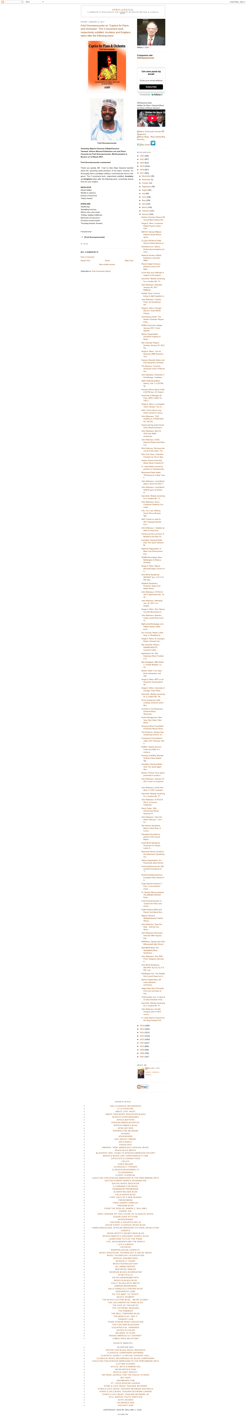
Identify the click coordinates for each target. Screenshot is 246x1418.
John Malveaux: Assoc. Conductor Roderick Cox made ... (152, 504)
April (144, 204)
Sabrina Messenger (125, 1286)
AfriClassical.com (145, 58)
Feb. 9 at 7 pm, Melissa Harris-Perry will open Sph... (151, 513)
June (144, 197)
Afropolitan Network (125, 1131)
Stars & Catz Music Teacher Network (125, 1386)
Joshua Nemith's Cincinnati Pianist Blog (125, 1236)
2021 (142, 159)
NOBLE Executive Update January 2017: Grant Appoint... (151, 328)
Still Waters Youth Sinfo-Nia (125, 1397)
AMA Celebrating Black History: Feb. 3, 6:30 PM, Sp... (152, 383)
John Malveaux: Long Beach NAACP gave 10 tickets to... (153, 489)
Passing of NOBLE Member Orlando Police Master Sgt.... (152, 758)
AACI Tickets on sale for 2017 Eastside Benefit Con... (151, 521)
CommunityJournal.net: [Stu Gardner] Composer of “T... (152, 869)
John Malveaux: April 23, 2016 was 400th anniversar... (151, 433)
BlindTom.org (125, 1347)
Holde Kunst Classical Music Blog (125, 1225)
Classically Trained (125, 1167)
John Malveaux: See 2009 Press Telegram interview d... (152, 959)
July (144, 193)
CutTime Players (125, 1364)
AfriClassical (123, 10)
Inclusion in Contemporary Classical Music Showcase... (152, 711)
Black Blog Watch (125, 1150)
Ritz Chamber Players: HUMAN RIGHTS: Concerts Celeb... (150, 647)
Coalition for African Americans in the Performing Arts (125, 1178)
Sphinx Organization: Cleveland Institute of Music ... (150, 336)
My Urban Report (125, 1267)
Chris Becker (125, 1164)
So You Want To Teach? (125, 1294)
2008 (142, 1053)
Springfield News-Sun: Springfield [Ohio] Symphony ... (150, 950)
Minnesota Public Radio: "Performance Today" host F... (153, 475)
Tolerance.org (126, 1403)
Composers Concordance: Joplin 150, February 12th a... (152, 740)
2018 (142, 170)
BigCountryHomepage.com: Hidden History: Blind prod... (152, 626)
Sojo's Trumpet (126, 1297)
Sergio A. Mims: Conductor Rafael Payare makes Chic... (152, 226)
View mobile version (107, 264)
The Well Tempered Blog (125, 1314)
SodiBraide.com (126, 1381)
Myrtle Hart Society (125, 1372)
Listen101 (125, 1247)
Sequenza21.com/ (125, 1291)
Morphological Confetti (125, 1250)
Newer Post (85, 261)
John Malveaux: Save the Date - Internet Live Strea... (151, 927)
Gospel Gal (125, 1211)
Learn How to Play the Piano (125, 1239)
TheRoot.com (125, 1319)
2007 (142, 1057)
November (146, 180)
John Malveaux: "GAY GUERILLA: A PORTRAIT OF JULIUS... (152, 419)
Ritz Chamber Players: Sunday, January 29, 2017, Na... (153, 345)
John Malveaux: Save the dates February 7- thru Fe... (151, 819)
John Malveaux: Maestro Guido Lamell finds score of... (152, 618)
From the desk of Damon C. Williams (125, 1208)
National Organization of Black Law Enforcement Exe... (151, 551)
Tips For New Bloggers (125, 1325)
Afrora (125, 1134)
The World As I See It (125, 1316)
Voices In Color (125, 1330)
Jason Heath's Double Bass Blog (125, 1233)
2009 (142, 1050)
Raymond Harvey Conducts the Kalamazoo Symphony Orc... (153, 854)
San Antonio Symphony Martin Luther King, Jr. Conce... (151, 828)
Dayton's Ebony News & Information (125, 1181)
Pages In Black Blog (125, 1280)
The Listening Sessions (125, 1308)
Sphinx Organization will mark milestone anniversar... (151, 982)
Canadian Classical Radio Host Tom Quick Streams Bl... (152, 542)
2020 (142, 163)
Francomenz (125, 1200)
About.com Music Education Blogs (126, 1114)
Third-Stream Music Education (125, 1322)
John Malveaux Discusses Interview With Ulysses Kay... (151, 935)
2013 (142, 1036)
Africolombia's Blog (126, 1125)
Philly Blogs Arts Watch (125, 1283)
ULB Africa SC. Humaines (125, 1328)
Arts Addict (125, 1142)
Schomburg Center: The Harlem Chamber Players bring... (152, 319)
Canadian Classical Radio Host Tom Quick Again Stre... (151, 766)
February (146, 211)
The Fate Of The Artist (125, 1305)
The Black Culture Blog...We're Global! (125, 1300)
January (145, 214)
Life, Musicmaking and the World (125, 1242)
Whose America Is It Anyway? (125, 1336)
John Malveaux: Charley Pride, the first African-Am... (151, 302)
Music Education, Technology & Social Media (125, 1253)
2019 (142, 166)
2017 (142, 173)
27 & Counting (125, 1109)
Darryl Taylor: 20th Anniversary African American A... (150, 811)
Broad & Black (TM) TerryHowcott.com (125, 1156)
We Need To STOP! (126, 1333)
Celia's (125, 1161)
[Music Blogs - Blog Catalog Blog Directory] (151, 139)
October (145, 183)
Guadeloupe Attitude (125, 1217)
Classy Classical (126, 1175)
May (144, 200)
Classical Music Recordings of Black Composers (125, 1358)
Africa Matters (126, 1120)
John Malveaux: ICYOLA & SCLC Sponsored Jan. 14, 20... (153, 594)
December (146, 176)
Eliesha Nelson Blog (126, 1192)
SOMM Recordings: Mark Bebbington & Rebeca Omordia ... (151, 560)
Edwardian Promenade (126, 1189)
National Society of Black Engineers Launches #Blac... (151, 258)
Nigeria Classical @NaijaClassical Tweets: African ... (152, 918)
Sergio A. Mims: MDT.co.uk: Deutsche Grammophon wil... (152, 682)
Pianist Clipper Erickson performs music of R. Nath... (151, 266)
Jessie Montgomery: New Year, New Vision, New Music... (151, 720)
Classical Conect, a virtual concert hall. (125, 1356)
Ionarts (125, 1231)
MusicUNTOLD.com (125, 1369)
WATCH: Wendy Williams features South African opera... (151, 234)
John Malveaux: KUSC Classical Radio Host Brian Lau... (153, 442)
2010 (142, 1046)
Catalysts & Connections (125, 1158)
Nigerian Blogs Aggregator (125, 1272)
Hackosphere (125, 1219)
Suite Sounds (125, 1400)
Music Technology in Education (125, 1255)
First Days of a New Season (125, 1197)
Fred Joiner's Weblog (125, 1203)
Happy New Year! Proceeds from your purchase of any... (152, 991)
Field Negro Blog (125, 1195)
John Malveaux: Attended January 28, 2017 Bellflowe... (151, 287)
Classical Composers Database (125, 1353)
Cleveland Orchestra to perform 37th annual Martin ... (150, 837)
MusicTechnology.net (125, 1264)
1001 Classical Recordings (125, 1106)
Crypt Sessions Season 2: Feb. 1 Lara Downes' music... (151, 886)
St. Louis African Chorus (125, 1383)
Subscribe (151, 87)
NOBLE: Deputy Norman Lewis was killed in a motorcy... (151, 749)
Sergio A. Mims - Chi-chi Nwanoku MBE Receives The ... (152, 354)
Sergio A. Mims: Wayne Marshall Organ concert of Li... (153, 568)
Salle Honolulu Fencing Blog (125, 1289)
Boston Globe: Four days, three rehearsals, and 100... (151, 673)
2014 (142, 1033)
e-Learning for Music (125, 1186)
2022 (142, 156)
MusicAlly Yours (125, 1261)
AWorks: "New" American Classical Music (125, 1147)
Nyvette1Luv (125, 1275)
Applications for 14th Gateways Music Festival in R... (152, 656)
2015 (142, 1029)
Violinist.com (125, 1405)
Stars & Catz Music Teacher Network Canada (125, 1392)
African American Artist (125, 1123)
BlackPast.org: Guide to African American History (125, 1153)
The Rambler (125, 1311)
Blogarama (141, 134)
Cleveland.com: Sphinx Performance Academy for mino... (153, 249)
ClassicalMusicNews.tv (125, 1170)
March (145, 207)
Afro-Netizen (125, 1128)
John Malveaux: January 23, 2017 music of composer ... (152, 781)
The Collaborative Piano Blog (125, 1303)
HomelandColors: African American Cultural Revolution (125, 1228)
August (145, 190)
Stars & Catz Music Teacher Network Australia (125, 1389)
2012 (142, 1039)
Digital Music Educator (125, 1183)
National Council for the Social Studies (125, 1375)
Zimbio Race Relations (125, 1339)
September (146, 187)
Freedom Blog (125, 1206)
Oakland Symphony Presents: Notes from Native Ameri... (151, 586)
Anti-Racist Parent (125, 1139)
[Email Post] (88, 243)
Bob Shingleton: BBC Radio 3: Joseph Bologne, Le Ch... (152, 664)
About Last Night (126, 1112)
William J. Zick (154, 1068)
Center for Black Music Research (126, 1350)
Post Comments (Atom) (101, 271)
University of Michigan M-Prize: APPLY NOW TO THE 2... (151, 398)
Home (107, 261)
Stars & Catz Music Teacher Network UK (125, 1394)
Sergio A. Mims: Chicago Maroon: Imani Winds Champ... (151, 310)
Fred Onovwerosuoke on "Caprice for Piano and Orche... (151, 903)
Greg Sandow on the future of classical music (126, 1214)
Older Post (129, 261)
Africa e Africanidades (125, 1117)
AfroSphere (126, 1136)
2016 (142, 1026)
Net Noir (126, 1378)
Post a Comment (87, 257)
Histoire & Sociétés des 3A (125, 1222)
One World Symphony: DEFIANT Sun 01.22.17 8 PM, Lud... (152, 967)
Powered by (145, 95)
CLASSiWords (125, 1172)
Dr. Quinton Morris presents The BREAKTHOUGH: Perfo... (152, 895)
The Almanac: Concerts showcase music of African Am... (153, 368)
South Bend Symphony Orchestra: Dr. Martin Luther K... (150, 845)
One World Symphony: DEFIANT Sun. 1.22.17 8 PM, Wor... (152, 577)
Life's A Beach (126, 1244)
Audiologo (125, 1145)
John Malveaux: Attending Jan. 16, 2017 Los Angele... (151, 603)
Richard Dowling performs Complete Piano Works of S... (152, 877)
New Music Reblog (125, 1269)
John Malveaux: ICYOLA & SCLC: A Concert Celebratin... (152, 802)
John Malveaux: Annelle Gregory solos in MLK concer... (151, 1011)
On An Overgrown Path (125, 1278)
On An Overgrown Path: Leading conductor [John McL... (152, 702)
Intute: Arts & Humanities (125, 1367)
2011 (142, 1043)
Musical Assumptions (125, 1258)
